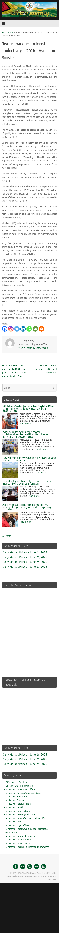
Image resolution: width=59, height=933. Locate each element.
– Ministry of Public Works (17, 843)
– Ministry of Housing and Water (20, 814)
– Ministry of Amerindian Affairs (19, 789)
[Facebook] (4, 329)
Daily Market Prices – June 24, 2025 (24, 562)
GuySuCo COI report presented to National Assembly (46, 369)
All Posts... (7, 536)
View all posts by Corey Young (34, 348)
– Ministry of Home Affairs (17, 811)
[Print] (41, 329)
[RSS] (43, 866)
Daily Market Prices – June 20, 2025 (24, 566)
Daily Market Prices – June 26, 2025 (24, 552)
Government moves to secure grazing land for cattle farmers (29, 459)
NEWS (10, 32)
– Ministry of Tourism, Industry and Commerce (26, 847)
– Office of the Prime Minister (19, 786)
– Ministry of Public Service (17, 839)
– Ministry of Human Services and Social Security (27, 818)
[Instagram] (11, 329)
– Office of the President (16, 782)
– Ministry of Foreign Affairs (17, 804)
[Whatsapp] (29, 329)
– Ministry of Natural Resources (19, 836)
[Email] (35, 329)
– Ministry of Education (15, 796)
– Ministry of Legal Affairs (16, 825)
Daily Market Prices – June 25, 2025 (24, 557)
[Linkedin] (23, 329)
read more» (25, 423)
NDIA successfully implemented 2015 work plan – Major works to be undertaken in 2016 (14, 371)
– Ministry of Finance (14, 800)
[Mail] (36, 866)
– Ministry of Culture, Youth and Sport (22, 793)
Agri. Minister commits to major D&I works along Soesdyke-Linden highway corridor (26, 507)
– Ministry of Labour (13, 821)
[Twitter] (17, 329)
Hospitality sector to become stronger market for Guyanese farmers (26, 482)
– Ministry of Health (13, 807)
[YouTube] (22, 866)
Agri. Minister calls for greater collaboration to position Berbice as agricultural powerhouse (25, 434)
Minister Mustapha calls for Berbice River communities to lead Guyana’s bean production (28, 409)
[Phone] (29, 866)
